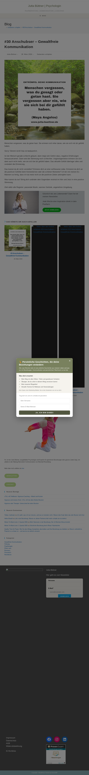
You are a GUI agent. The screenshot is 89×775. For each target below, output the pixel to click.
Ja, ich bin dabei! (44, 413)
